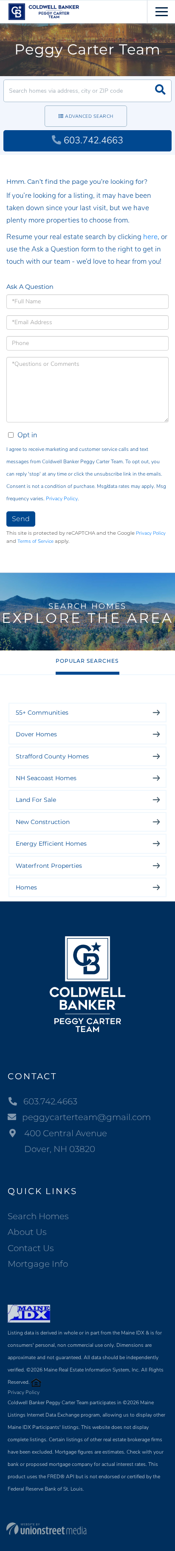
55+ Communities (42, 712)
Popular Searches (87, 661)
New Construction (43, 822)
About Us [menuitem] (27, 1232)
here (150, 237)
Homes (26, 887)
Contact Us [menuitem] (31, 1248)
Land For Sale (36, 800)
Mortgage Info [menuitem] (38, 1264)
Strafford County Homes (52, 756)
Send (21, 519)
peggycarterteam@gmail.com (86, 1117)
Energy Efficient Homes (51, 843)
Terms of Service (35, 541)
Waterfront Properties (49, 866)
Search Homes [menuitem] (38, 1216)
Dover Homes (36, 734)
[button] (160, 90)
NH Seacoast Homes (46, 778)
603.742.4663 (93, 140)
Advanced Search (89, 116)
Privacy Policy (62, 498)
